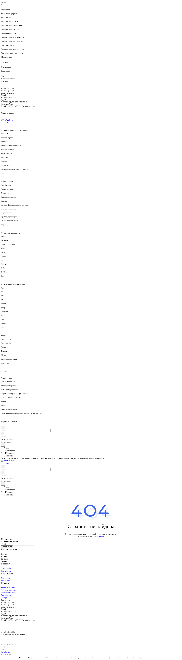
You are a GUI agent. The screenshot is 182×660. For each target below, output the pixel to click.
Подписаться (7, 547)
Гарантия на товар (8, 593)
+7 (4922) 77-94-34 (8, 88)
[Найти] (3, 445)
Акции (4, 556)
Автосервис (6, 10)
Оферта (3, 649)
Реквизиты (5, 578)
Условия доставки (8, 590)
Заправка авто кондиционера (12, 49)
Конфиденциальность (9, 647)
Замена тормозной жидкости (12, 37)
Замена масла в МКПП (10, 29)
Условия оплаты (8, 588)
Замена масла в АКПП (10, 21)
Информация (7, 573)
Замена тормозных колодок (12, 41)
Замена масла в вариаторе (11, 25)
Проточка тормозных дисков (12, 53)
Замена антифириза (9, 14)
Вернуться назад (85, 537)
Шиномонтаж (6, 57)
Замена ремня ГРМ (8, 33)
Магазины (5, 581)
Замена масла (6, 18)
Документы (5, 71)
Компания (5, 564)
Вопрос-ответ (7, 595)
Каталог (4, 554)
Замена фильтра (7, 45)
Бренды (4, 559)
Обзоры (4, 598)
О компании (6, 67)
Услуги (4, 561)
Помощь (5, 583)
